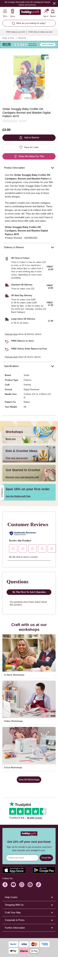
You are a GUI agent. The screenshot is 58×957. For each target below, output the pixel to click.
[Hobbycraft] (30, 13)
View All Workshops (29, 779)
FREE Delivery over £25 (15, 32)
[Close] (54, 3)
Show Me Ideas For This (31, 156)
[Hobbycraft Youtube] (13, 884)
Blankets (22, 38)
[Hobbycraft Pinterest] (30, 884)
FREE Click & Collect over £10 (40, 32)
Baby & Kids (8, 38)
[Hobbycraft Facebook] (5, 884)
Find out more (11, 334)
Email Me (46, 857)
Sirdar (26, 375)
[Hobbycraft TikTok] (38, 884)
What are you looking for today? (31, 23)
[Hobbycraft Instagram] (21, 884)
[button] (29, 77)
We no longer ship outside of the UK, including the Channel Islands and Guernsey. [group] (27, 3)
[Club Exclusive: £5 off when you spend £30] (29, 44)
